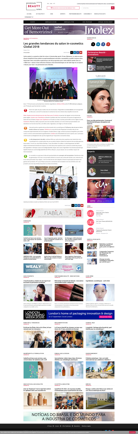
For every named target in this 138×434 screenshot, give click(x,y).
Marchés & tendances (31, 322)
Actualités (39, 14)
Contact (57, 426)
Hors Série (89, 276)
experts (62, 14)
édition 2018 (60, 104)
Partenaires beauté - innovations (97, 53)
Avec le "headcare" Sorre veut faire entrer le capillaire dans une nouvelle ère (37, 389)
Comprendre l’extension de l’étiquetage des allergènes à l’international (106, 253)
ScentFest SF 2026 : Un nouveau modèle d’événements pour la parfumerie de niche (68, 389)
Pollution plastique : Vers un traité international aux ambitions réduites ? (98, 358)
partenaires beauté (75, 14)
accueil (29, 14)
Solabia (53, 133)
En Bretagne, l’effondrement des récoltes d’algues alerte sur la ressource (73, 239)
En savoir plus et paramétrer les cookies (79, 432)
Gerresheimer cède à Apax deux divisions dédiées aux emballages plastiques (68, 358)
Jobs (88, 206)
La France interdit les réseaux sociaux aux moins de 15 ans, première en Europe (68, 328)
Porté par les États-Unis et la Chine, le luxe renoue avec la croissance (37, 328)
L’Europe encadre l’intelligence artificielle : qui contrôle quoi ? (106, 260)
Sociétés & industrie (62, 384)
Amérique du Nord (50, 22)
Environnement (92, 353)
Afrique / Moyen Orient (105, 22)
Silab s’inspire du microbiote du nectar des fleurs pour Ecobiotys (41, 115)
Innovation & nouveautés (33, 384)
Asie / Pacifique (87, 22)
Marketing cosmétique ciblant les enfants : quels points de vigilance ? (106, 246)
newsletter (77, 426)
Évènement (28, 17)
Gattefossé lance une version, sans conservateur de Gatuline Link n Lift (32, 239)
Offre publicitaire (66, 426)
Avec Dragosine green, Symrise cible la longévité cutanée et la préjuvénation (53, 239)
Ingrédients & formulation (30, 38)
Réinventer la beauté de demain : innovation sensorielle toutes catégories (69, 281)
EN (51, 3)
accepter (132, 432)
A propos (49, 426)
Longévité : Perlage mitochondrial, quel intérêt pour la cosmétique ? (99, 328)
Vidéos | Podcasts (99, 14)
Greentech (26, 121)
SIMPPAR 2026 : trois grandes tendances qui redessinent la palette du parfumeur (32, 258)
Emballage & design (62, 353)
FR (48, 3)
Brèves (88, 384)
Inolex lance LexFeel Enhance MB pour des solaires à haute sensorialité (53, 258)
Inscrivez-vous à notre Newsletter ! (63, 8)
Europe (32, 22)
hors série (87, 14)
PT (54, 3)
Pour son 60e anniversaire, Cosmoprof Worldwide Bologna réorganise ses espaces (99, 122)
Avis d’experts (28, 276)
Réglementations (61, 322)
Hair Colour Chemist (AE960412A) (104, 221)
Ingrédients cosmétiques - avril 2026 (98, 281)
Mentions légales (86, 426)
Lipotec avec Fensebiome (38, 117)
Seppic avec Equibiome (42, 119)
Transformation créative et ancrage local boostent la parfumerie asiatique (36, 281)
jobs (51, 14)
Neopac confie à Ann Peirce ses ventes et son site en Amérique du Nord (99, 389)
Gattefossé (47, 129)
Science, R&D (90, 322)
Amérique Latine (69, 22)
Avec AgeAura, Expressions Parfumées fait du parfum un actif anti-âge (73, 258)
